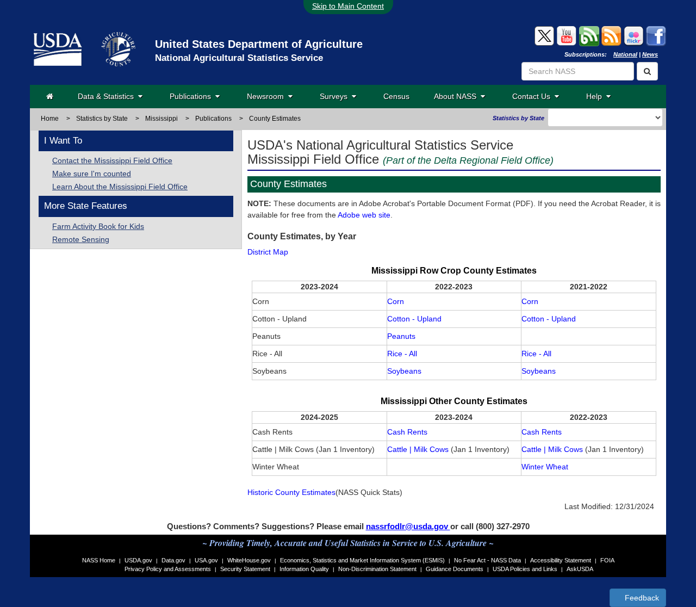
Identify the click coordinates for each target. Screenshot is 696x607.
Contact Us (533, 96)
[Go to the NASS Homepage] (49, 96)
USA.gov (206, 560)
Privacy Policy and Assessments (168, 569)
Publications (192, 96)
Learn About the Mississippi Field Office (120, 186)
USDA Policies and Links (525, 569)
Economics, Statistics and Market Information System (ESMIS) (362, 560)
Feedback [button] (641, 597)
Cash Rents (407, 432)
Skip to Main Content (348, 6)
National (625, 54)
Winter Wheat (544, 466)
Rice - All (402, 353)
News (650, 54)
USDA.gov (138, 560)
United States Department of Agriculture (259, 44)
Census (396, 96)
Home (50, 118)
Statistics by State (102, 118)
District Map (267, 251)
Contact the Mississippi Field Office (112, 160)
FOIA (607, 560)
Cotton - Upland (414, 318)
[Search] (647, 71)
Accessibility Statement (560, 560)
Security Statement (245, 569)
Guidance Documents (454, 569)
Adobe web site (364, 214)
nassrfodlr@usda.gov (408, 526)
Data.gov (173, 560)
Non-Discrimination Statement (377, 569)
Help (596, 96)
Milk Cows (431, 449)
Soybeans (404, 371)
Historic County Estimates (291, 492)
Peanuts (401, 336)
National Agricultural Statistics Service (239, 58)
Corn (395, 301)
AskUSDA (580, 569)
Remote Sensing (80, 239)
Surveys (336, 96)
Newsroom (267, 96)
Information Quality (304, 569)
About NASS (457, 96)
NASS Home (98, 560)
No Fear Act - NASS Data (487, 560)
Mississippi (161, 118)
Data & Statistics (108, 96)
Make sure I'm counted (91, 173)
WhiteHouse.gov (249, 560)
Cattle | (399, 449)
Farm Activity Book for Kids (98, 226)
